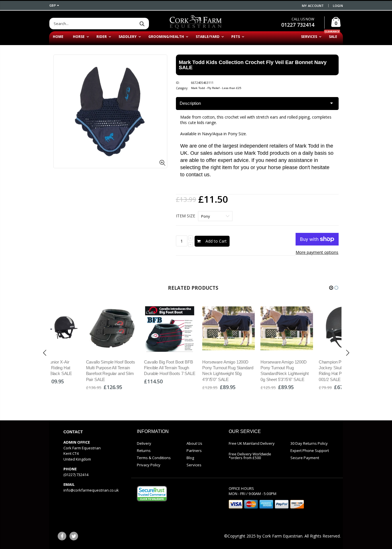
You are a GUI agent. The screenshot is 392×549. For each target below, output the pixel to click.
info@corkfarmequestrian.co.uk (91, 490)
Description (190, 103)
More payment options (317, 252)
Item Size (185, 216)
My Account (313, 5)
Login (338, 5)
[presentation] (44, 352)
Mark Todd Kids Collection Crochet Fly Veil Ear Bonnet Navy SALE (253, 64)
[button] (331, 287)
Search (141, 23)
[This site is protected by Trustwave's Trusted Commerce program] (152, 493)
